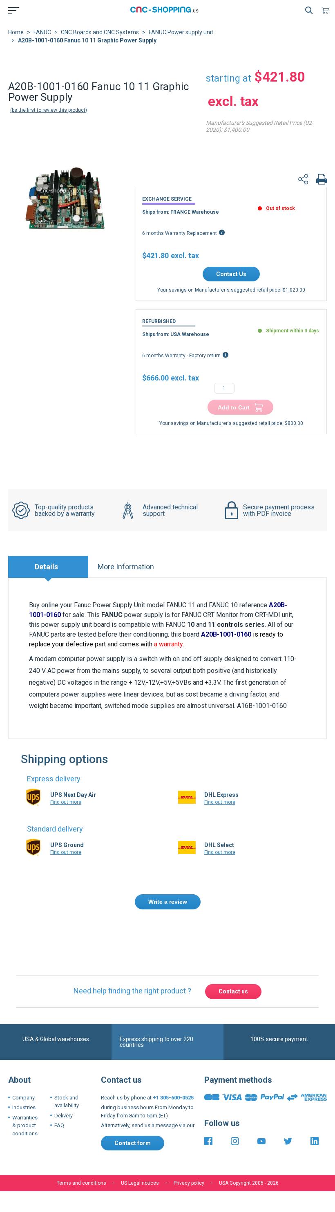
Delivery (63, 1078)
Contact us (233, 954)
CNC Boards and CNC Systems (100, 32)
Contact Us (231, 274)
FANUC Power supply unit (181, 32)
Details (46, 566)
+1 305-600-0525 (173, 1060)
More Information (126, 566)
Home (16, 32)
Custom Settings (210, 1190)
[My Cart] (327, 10)
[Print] (321, 180)
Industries (24, 1070)
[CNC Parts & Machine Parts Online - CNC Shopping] (166, 10)
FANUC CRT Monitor (209, 615)
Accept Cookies (121, 1190)
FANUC (42, 32)
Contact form (132, 1105)
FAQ (59, 1088)
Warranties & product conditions (25, 1088)
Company (23, 1060)
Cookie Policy (179, 1165)
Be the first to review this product (48, 110)
